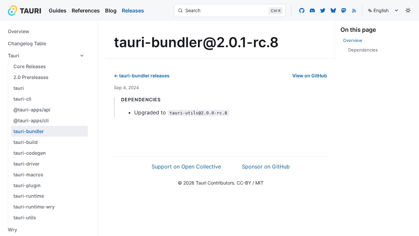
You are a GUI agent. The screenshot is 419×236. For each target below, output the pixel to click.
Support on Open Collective (186, 166)
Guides (57, 10)
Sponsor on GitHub (266, 166)
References (86, 10)
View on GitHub (309, 75)
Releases (133, 10)
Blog (111, 10)
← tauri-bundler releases (142, 75)
